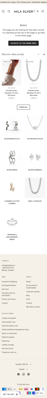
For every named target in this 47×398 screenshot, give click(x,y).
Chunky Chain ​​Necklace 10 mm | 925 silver (33, 92)
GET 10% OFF (8, 394)
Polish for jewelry (8, 337)
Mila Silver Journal (33, 307)
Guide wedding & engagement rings (15, 329)
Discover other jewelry (13, 54)
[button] (8, 11)
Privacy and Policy (9, 299)
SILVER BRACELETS (12, 139)
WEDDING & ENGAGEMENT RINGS (12, 237)
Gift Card (5, 289)
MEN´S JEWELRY (35, 201)
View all (23, 107)
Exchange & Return (9, 285)
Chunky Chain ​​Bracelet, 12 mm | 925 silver (11, 92)
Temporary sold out (9, 352)
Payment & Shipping (9, 282)
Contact (5, 303)
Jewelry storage (8, 345)
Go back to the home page (23, 43)
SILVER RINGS (12, 170)
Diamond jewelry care (10, 326)
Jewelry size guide (9, 318)
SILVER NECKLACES (35, 139)
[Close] (17, 394)
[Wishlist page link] (34, 11)
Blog (28, 295)
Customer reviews (33, 292)
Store (28, 299)
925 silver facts (7, 348)
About (28, 282)
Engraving (5, 341)
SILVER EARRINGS (35, 170)
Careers (29, 303)
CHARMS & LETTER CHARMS (12, 202)
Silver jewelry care (8, 322)
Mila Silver (26, 384)
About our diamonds (9, 333)
